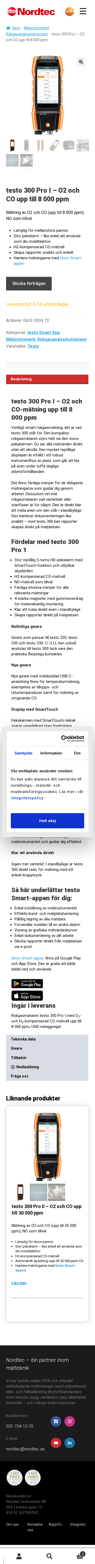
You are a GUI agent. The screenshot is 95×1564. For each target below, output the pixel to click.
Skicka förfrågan (28, 283)
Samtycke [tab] (24, 753)
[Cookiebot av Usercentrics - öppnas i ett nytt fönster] (63, 738)
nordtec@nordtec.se (25, 1449)
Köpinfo (55, 1524)
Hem (16, 28)
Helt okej (47, 820)
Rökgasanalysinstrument (27, 34)
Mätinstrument (36, 28)
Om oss (12, 1524)
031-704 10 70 (19, 1426)
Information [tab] (51, 753)
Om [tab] (77, 753)
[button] (81, 62)
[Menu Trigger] (83, 11)
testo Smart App (43, 332)
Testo (33, 346)
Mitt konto (19, 1556)
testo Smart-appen (27, 958)
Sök (49, 1556)
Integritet (78, 1524)
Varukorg (74, 1552)
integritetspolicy (27, 798)
